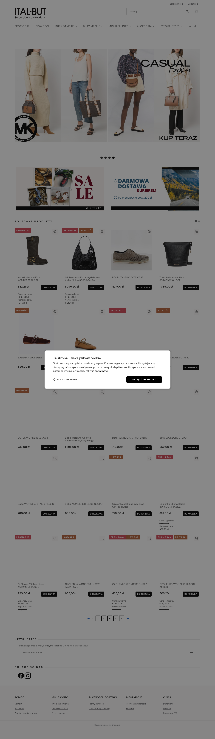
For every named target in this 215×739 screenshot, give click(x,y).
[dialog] (107, 369)
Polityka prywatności (96, 371)
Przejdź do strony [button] (144, 379)
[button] (66, 379)
